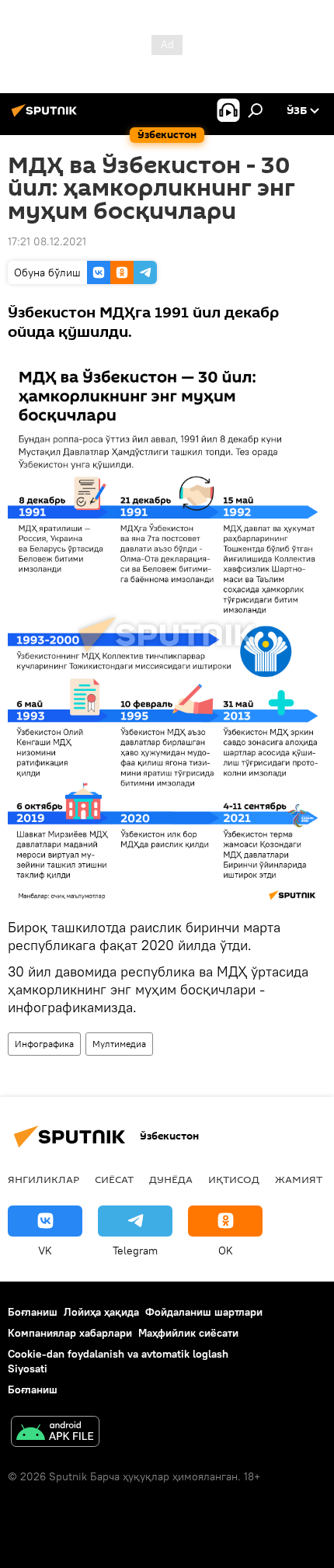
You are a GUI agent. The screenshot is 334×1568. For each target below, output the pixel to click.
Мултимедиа (119, 1043)
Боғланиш (32, 1312)
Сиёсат (114, 1179)
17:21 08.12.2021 (47, 241)
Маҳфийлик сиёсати (188, 1333)
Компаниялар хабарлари (70, 1333)
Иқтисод (233, 1179)
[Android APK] (55, 1433)
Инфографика (44, 1043)
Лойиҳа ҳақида (101, 1312)
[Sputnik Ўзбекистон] (46, 116)
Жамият (298, 1179)
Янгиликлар (43, 1179)
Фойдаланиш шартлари (204, 1312)
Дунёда (171, 1179)
